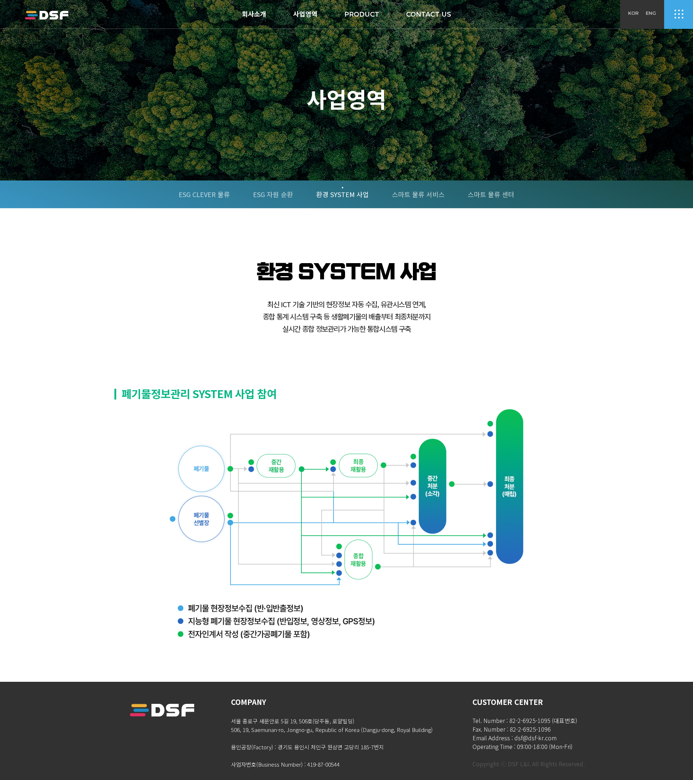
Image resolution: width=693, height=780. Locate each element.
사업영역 (305, 14)
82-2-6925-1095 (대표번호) (543, 720)
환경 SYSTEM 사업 (342, 194)
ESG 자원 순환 (273, 194)
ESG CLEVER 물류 (204, 194)
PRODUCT (361, 14)
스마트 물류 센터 (491, 194)
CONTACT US (428, 14)
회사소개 (254, 14)
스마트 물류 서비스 (418, 194)
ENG (651, 13)
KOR (633, 13)
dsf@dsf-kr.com (535, 737)
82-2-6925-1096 (530, 729)
